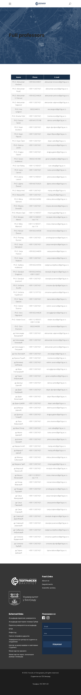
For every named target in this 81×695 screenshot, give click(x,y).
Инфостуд (12, 632)
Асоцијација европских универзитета (22, 618)
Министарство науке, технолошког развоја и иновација (21, 655)
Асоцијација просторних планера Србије (23, 622)
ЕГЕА (11, 629)
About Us (45, 581)
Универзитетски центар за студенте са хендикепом (23, 640)
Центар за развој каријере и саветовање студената (23, 646)
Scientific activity (48, 588)
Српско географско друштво (19, 636)
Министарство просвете (17, 651)
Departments (47, 584)
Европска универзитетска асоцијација (22, 625)
